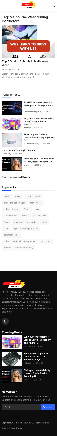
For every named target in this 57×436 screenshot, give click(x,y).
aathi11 (7, 153)
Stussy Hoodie (10, 215)
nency (26, 128)
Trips (6, 228)
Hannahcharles (30, 112)
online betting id (11, 209)
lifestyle (25, 215)
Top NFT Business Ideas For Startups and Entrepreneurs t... (38, 105)
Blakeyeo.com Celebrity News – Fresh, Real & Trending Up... (39, 160)
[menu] (4, 5)
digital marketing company (26, 228)
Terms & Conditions (12, 428)
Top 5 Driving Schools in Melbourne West (25, 63)
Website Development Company (18, 247)
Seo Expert (46, 241)
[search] (53, 5)
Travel (17, 196)
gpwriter (5, 69)
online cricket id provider (25, 222)
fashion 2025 (40, 215)
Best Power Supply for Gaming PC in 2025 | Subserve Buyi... (36, 356)
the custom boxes (31, 144)
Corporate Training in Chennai (19, 150)
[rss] (5, 321)
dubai (44, 222)
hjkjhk (26, 363)
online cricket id (33, 196)
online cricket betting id (14, 202)
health (7, 196)
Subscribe (48, 407)
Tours (6, 222)
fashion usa (35, 202)
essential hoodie (11, 234)
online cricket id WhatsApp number (20, 241)
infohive (27, 165)
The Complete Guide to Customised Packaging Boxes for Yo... (39, 137)
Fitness (27, 209)
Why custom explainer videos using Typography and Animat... (39, 121)
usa (37, 209)
